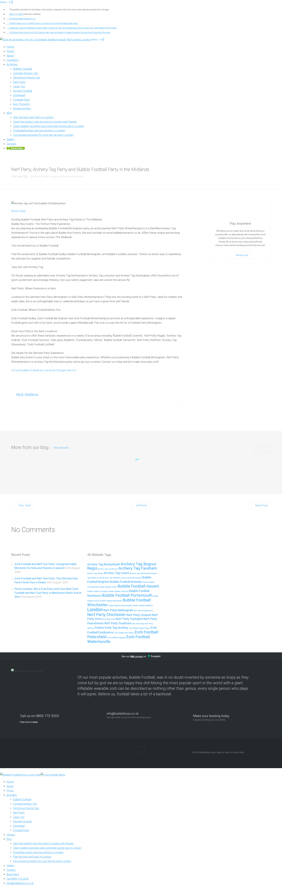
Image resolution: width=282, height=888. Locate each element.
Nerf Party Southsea (117, 623)
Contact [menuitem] (11, 870)
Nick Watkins (27, 394)
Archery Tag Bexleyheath (103, 564)
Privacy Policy (238, 752)
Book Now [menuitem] (13, 874)
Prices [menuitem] (10, 790)
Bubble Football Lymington (97, 591)
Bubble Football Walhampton (111, 601)
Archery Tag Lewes (116, 573)
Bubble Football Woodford (143, 606)
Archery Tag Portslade (111, 578)
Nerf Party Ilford (108, 619)
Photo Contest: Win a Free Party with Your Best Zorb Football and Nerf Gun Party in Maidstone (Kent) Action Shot (48, 592)
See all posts (61, 447)
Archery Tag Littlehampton (140, 573)
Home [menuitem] (10, 781)
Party (108, 627)
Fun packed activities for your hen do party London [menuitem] (42, 861)
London (95, 609)
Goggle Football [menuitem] (22, 821)
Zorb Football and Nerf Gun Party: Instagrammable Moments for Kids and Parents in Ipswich (141, 471)
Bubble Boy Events (208, 752)
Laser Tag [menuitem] (18, 817)
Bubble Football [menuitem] (22, 799)
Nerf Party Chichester (106, 614)
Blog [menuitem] (9, 839)
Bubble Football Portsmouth (127, 595)
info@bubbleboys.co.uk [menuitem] (20, 883)
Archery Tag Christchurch (108, 569)
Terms (227, 752)
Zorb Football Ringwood (116, 638)
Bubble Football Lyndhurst (118, 591)
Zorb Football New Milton (124, 633)
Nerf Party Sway (138, 624)
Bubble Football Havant (138, 586)
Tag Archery (120, 627)
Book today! (18, 211)
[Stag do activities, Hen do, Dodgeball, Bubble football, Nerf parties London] (45, 39)
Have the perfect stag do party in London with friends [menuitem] (43, 843)
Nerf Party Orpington (129, 619)
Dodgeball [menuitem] (19, 825)
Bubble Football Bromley (126, 581)
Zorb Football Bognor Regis (139, 628)
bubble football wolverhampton (120, 606)
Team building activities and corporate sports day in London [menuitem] (47, 847)
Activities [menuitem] (12, 795)
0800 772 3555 (16, 14)
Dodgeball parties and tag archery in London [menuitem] (38, 852)
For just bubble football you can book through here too (43, 370)
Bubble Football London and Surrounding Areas (57, 176)
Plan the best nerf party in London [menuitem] (32, 856)
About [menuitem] (10, 786)
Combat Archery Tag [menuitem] (25, 803)
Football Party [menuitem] (21, 830)
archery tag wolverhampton (131, 578)
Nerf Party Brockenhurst (143, 611)
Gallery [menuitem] (10, 865)
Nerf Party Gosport (138, 615)
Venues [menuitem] (11, 834)
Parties (99, 627)
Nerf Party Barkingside (118, 610)
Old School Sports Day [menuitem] (26, 808)
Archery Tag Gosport (95, 573)
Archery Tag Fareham (137, 568)
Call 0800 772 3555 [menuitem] (18, 878)
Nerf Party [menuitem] (19, 812)
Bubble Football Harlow (108, 587)
